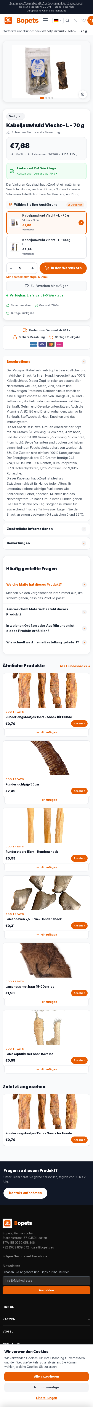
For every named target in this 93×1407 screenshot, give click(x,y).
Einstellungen (46, 1398)
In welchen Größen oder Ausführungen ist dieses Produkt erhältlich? (40, 628)
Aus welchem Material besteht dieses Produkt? (37, 611)
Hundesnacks (33, 31)
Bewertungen (18, 543)
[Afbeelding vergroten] (83, 94)
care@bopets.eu (42, 1247)
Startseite (9, 31)
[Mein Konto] (75, 20)
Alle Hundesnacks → (75, 666)
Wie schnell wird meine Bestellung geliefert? (42, 642)
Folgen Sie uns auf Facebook (25, 1256)
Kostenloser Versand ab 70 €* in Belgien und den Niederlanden (46, 3)
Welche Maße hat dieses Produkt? (34, 584)
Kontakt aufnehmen (25, 1193)
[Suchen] (67, 20)
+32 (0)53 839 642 (16, 1247)
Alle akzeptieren (46, 1376)
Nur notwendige (46, 1387)
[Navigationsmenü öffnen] (45, 20)
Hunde (19, 31)
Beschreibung (18, 362)
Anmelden (46, 1290)
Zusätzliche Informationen (30, 529)
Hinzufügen (49, 732)
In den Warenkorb (66, 268)
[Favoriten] (84, 20)
